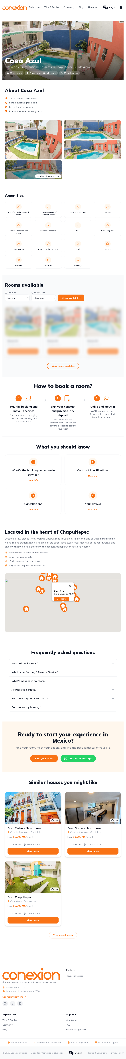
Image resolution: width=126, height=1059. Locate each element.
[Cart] (121, 7)
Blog (81, 7)
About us (92, 7)
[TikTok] (12, 1003)
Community (69, 7)
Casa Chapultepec (20, 897)
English (112, 7)
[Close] (70, 586)
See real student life (12, 996)
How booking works (76, 1029)
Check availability (71, 298)
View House (33, 851)
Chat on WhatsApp (80, 758)
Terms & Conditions (97, 1052)
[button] (41, 578)
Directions (61, 598)
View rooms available (63, 366)
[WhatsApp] (20, 1003)
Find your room (44, 758)
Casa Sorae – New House (84, 828)
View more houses (63, 935)
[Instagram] (5, 1003)
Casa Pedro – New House (24, 828)
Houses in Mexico (74, 975)
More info (33, 480)
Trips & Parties (51, 7)
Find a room (34, 7)
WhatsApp (71, 1020)
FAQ (68, 1024)
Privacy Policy (117, 1052)
